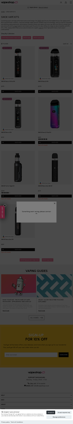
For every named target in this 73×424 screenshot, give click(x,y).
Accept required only (64, 412)
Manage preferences (59, 417)
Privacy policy (5, 422)
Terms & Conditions (17, 422)
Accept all (51, 412)
